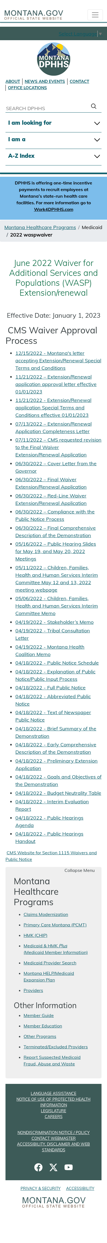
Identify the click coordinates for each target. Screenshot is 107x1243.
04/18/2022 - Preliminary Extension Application (56, 764)
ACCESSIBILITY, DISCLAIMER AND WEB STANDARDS (53, 1147)
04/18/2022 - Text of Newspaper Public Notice (53, 716)
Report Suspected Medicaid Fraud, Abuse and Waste (52, 1060)
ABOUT (12, 81)
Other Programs (40, 1036)
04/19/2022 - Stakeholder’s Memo (54, 622)
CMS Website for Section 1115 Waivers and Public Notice (51, 856)
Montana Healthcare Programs (40, 227)
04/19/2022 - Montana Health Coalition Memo (50, 650)
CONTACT (79, 81)
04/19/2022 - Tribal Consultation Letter (52, 634)
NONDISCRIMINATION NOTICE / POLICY (54, 1132)
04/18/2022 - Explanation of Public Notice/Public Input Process (55, 675)
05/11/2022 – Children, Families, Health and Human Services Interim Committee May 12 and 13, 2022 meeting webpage (56, 578)
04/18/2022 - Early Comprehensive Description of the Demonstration (55, 748)
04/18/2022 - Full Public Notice (50, 687)
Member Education (43, 1026)
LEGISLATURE (53, 1110)
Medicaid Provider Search (50, 962)
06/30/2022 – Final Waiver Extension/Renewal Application (51, 483)
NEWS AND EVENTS (45, 81)
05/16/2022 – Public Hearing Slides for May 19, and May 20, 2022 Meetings (55, 551)
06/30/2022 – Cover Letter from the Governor (56, 467)
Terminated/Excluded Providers (56, 1046)
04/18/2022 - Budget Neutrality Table (58, 793)
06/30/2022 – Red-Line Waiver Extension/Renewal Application (51, 499)
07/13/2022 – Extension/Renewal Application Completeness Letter (53, 427)
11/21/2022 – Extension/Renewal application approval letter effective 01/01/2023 (56, 384)
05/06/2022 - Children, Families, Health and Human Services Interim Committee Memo (56, 605)
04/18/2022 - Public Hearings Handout (49, 837)
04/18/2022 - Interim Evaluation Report (52, 805)
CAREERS (54, 1116)
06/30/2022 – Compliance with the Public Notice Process (55, 515)
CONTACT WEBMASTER (54, 1138)
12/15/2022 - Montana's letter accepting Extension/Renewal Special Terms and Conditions (58, 360)
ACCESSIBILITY (80, 1188)
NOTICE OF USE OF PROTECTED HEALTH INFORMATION (53, 1102)
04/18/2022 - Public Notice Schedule (57, 663)
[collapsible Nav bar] (95, 14)
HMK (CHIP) (35, 935)
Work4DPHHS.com (53, 209)
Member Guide (39, 1015)
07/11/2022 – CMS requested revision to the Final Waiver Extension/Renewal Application (58, 447)
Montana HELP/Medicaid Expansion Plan (49, 976)
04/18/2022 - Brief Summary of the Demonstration (55, 732)
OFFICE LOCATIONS (27, 87)
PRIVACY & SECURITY (41, 1188)
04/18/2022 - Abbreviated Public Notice (53, 700)
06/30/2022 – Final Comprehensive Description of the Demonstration (55, 531)
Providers (33, 990)
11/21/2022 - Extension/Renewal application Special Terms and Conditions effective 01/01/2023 (53, 407)
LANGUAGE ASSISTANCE (53, 1093)
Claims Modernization (46, 914)
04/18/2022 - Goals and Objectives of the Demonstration (58, 780)
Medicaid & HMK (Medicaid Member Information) (56, 949)
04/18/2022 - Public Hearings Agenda (49, 821)
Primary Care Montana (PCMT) (55, 925)
